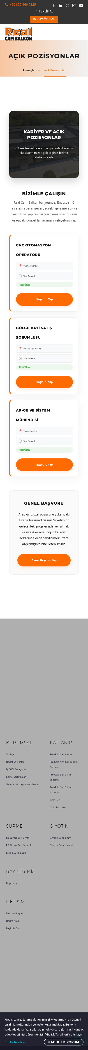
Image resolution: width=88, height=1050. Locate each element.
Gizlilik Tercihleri (15, 1042)
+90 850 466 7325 (23, 4)
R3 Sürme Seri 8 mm (17, 837)
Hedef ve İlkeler (15, 761)
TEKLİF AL (46, 11)
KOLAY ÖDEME (44, 19)
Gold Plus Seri (58, 807)
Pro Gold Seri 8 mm (61, 754)
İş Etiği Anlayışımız (17, 769)
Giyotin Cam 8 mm (60, 837)
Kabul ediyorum (63, 1042)
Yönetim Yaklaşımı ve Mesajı (22, 784)
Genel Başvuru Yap (44, 560)
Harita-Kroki (13, 920)
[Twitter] (67, 5)
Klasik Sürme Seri (16, 852)
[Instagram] (74, 5)
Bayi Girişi (11, 883)
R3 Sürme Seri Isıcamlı (19, 845)
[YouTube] (81, 5)
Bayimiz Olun (13, 928)
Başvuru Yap (44, 299)
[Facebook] (54, 5)
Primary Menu (79, 34)
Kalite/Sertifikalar (16, 776)
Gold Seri (55, 800)
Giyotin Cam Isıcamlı (61, 845)
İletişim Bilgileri (15, 913)
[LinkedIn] (60, 5)
